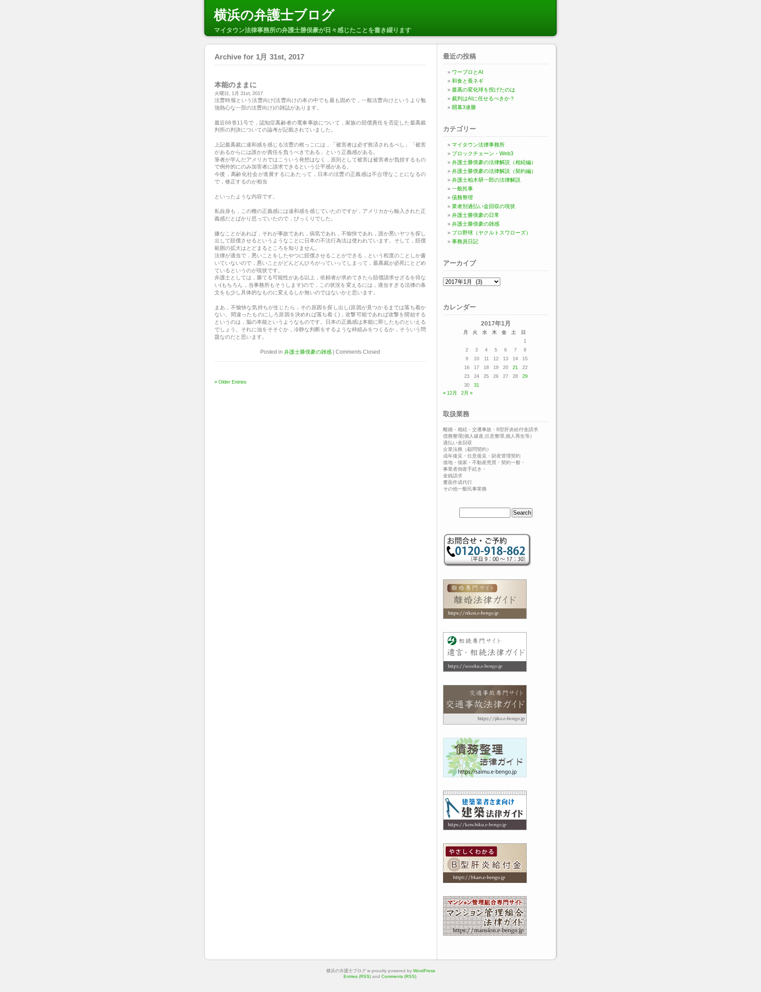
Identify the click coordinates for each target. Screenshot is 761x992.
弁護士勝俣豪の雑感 (308, 352)
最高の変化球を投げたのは (483, 90)
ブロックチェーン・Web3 (482, 153)
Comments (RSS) (398, 976)
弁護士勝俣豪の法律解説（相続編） (494, 162)
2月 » (467, 392)
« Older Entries (230, 381)
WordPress (424, 970)
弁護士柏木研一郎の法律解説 (486, 180)
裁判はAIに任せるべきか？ (483, 98)
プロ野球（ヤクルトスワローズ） (491, 233)
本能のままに (235, 84)
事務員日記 (465, 241)
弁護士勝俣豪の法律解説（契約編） (494, 171)
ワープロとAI (467, 72)
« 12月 (450, 392)
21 (515, 367)
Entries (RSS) (357, 976)
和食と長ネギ (468, 81)
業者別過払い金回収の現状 (483, 206)
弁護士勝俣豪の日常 (475, 215)
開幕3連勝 (464, 107)
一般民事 (462, 189)
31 (476, 385)
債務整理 (462, 197)
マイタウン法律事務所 (478, 145)
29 (525, 376)
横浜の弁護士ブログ (274, 14)
